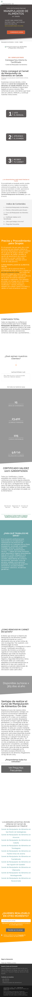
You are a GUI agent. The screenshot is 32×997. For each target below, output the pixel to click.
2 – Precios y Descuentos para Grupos (15, 210)
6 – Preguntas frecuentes (11, 224)
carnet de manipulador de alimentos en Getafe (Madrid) (14, 84)
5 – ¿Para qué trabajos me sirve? (14, 221)
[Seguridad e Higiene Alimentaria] (10, 2)
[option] (16, 343)
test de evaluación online (10, 272)
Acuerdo (21, 935)
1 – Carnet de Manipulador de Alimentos (16, 207)
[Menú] (29, 2)
